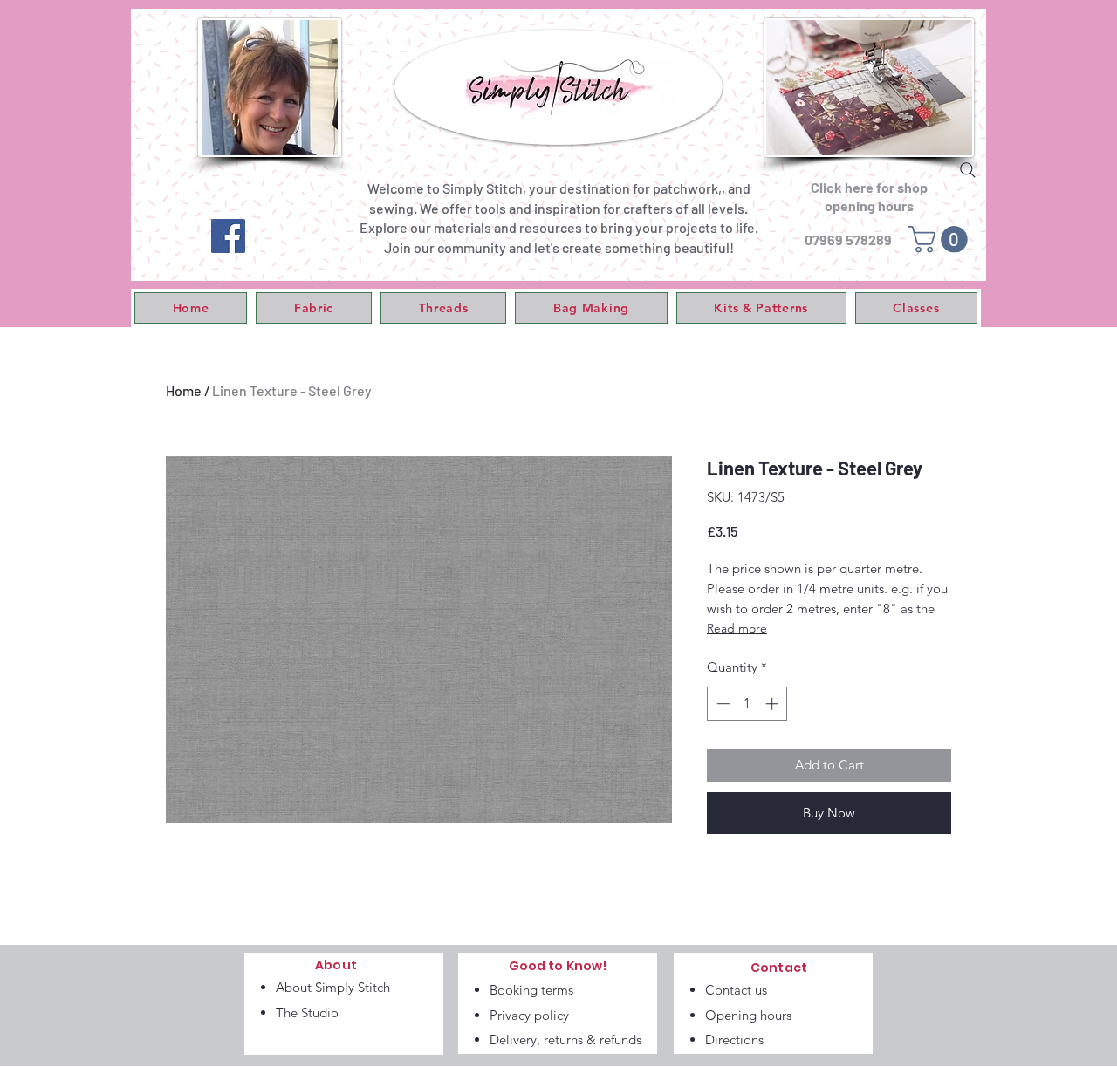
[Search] (967, 170)
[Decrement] (721, 703)
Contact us (736, 990)
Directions (734, 1039)
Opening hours (748, 1015)
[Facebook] (228, 236)
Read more (737, 628)
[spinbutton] (747, 703)
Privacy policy (529, 1015)
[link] (941, 239)
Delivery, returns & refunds (565, 1039)
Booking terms (531, 990)
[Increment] (773, 703)
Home (184, 390)
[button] (314, 308)
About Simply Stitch (333, 987)
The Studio (307, 1012)
